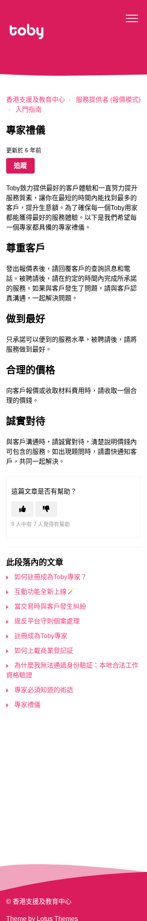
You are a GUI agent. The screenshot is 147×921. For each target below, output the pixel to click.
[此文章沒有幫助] (46, 509)
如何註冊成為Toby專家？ (50, 576)
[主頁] (26, 31)
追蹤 (20, 165)
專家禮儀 (27, 704)
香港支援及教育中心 (35, 99)
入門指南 (29, 109)
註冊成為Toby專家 (40, 635)
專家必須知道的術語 (43, 689)
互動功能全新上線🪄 (44, 591)
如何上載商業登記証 (43, 650)
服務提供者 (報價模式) (108, 99)
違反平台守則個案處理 (47, 621)
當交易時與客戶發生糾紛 (50, 606)
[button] (131, 18)
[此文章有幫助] (22, 509)
